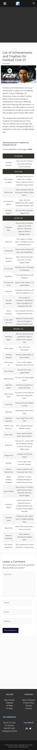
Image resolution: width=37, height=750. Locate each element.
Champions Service (9, 731)
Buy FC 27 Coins (9, 723)
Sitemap (28, 705)
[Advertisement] (18, 23)
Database (9, 703)
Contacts (28, 708)
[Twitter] (30, 728)
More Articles (9, 700)
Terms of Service (28, 700)
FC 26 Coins (9, 725)
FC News (9, 708)
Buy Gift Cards (9, 728)
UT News (9, 705)
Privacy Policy (28, 703)
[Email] (27, 728)
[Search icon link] (34, 3)
